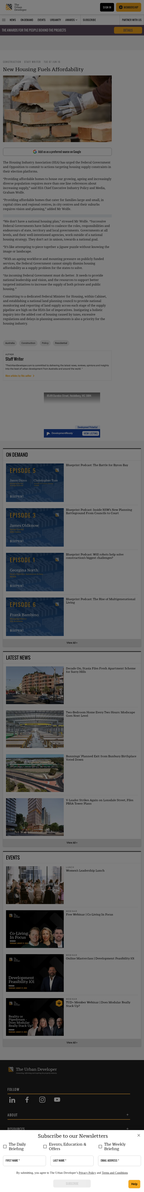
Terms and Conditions (115, 1172)
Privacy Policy (87, 1172)
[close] (138, 1135)
